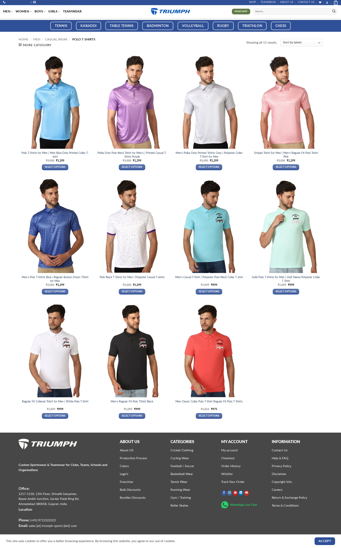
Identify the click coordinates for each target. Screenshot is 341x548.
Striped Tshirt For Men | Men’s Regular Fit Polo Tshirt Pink (286, 154)
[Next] (329, 28)
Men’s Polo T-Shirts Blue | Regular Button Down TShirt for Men (55, 279)
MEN (6, 11)
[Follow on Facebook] (224, 493)
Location (25, 510)
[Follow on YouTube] (246, 493)
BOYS (39, 11)
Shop (252, 2)
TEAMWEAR (268, 2)
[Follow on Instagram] (229, 493)
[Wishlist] (320, 2)
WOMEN (22, 11)
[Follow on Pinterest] (235, 493)
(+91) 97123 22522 (17, 2)
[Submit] (334, 11)
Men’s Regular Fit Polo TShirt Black (132, 401)
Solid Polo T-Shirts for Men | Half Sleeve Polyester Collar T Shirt (286, 279)
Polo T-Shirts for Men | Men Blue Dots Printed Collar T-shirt (55, 154)
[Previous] (11, 28)
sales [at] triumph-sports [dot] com (55, 2)
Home (23, 39)
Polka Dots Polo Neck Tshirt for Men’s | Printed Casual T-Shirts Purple (132, 154)
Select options (55, 167)
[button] (327, 2)
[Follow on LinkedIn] (240, 493)
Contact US (306, 2)
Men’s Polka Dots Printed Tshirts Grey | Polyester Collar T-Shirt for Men (209, 154)
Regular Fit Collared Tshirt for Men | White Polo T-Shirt (55, 401)
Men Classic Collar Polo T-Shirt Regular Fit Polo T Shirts (209, 401)
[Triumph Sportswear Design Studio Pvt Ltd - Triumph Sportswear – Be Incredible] (170, 11)
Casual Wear (56, 39)
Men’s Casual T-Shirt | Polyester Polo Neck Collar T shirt (209, 277)
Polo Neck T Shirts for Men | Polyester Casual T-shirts (132, 277)
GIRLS (52, 11)
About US (286, 2)
